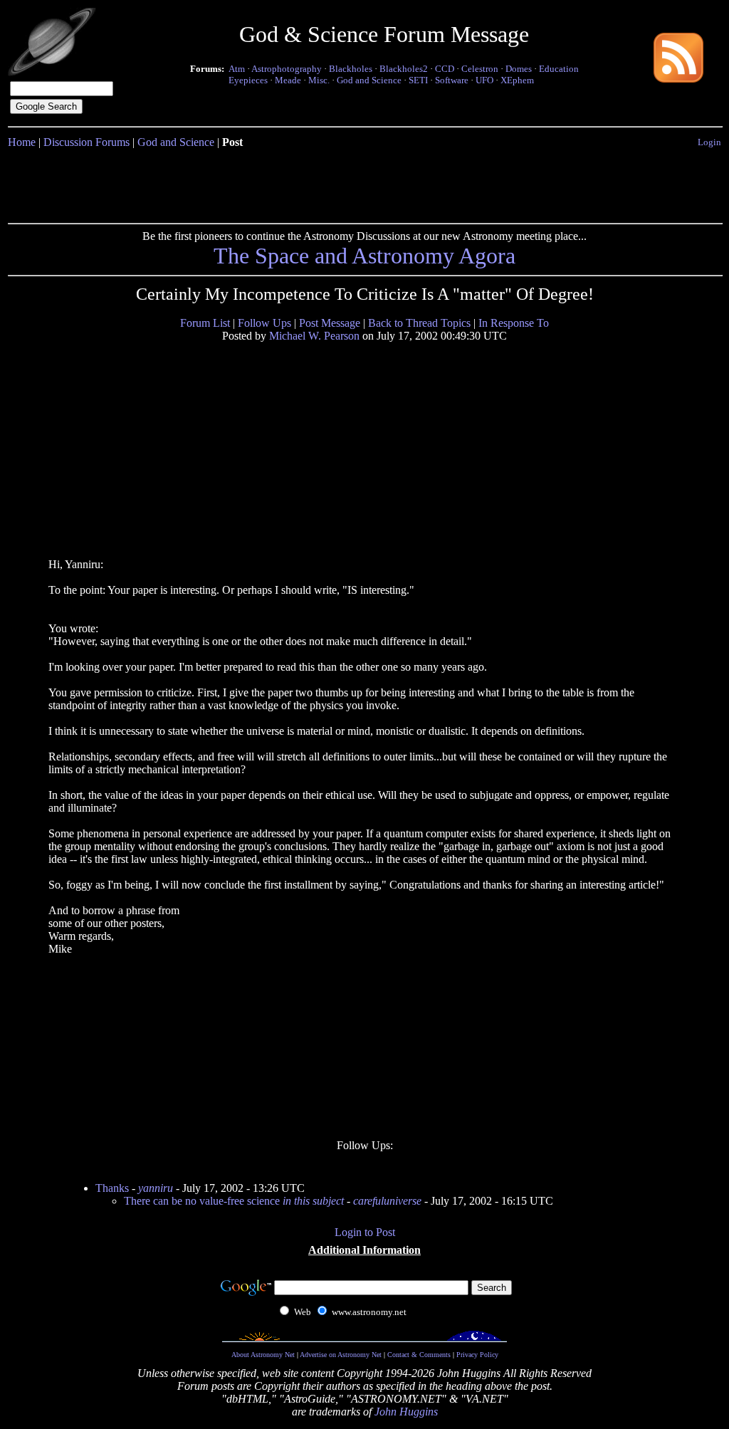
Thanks (112, 1188)
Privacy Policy (477, 1355)
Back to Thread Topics (419, 323)
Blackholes (350, 68)
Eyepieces (248, 80)
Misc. (319, 80)
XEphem (517, 80)
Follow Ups (264, 323)
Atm (237, 68)
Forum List (205, 323)
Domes (518, 68)
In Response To (513, 323)
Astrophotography (286, 68)
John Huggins (406, 1412)
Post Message (329, 323)
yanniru (155, 1188)
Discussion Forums (86, 142)
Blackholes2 (403, 68)
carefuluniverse (387, 1201)
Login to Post (365, 1232)
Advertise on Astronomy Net (341, 1355)
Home (22, 142)
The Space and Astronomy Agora (364, 255)
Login (709, 142)
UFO (484, 80)
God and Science (369, 80)
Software (451, 80)
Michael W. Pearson (314, 336)
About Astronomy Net (263, 1355)
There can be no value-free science (234, 1201)
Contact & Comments (419, 1355)
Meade (288, 80)
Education (559, 68)
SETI (418, 80)
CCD (444, 68)
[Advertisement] (364, 183)
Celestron (479, 68)
